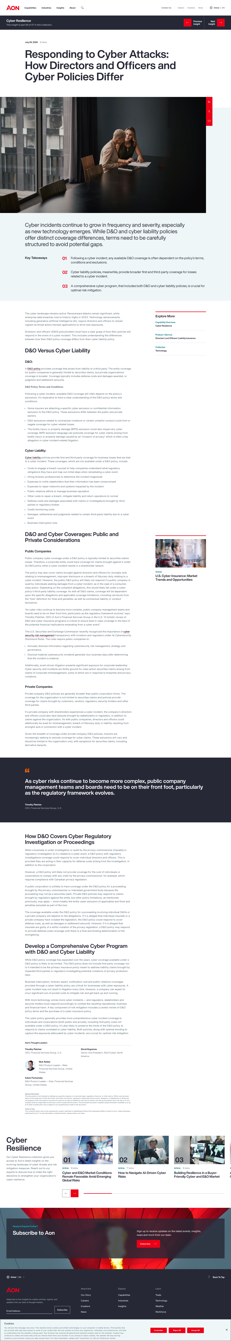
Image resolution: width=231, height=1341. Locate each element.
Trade (158, 1295)
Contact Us (166, 7)
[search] (82, 7)
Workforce (160, 1311)
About (72, 7)
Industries (46, 7)
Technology (161, 1300)
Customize (158, 1330)
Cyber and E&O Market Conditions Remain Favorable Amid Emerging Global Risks (87, 1176)
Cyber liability (33, 457)
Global (219, 7)
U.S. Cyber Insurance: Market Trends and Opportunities (176, 577)
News (200, 7)
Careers (181, 7)
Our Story (86, 1295)
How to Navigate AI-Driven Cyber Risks (142, 1174)
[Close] (227, 1330)
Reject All (177, 1330)
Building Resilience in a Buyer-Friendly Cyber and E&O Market (197, 1174)
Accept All (195, 1330)
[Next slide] (74, 1193)
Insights (60, 7)
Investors (191, 7)
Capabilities (30, 7)
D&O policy (34, 368)
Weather (159, 1306)
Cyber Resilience (18, 20)
